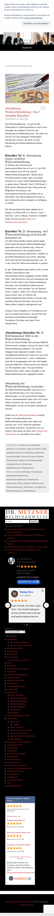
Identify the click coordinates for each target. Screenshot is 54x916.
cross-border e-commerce (20, 660)
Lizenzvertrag (12, 689)
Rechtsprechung (14, 759)
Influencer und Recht (15, 680)
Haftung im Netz (13, 678)
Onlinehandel (32, 480)
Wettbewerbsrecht (13, 468)
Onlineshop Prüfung (14, 483)
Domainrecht (12, 654)
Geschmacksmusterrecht (17, 675)
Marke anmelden (17, 695)
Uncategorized (13, 774)
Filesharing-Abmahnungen (18, 669)
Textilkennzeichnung (18, 733)
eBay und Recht (33, 449)
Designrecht (12, 651)
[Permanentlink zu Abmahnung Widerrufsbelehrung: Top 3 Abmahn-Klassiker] (27, 88)
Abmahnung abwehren (19, 642)
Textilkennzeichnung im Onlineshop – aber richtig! (27, 547)
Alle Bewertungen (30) (14, 816)
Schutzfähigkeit (13, 762)
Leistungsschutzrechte (16, 686)
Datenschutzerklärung (33, 18)
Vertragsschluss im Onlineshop (19, 464)
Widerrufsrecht (28, 468)
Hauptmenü (27, 48)
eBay (28, 472)
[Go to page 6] (31, 624)
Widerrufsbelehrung (14, 491)
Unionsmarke (15, 710)
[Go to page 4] (27, 625)
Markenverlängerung (18, 701)
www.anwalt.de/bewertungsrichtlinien (22, 873)
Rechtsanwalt (12, 460)
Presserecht (12, 751)
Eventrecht (11, 666)
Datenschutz (15, 722)
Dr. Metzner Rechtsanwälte (26, 560)
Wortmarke (14, 713)
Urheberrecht (12, 777)
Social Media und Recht (17, 765)
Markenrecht (12, 692)
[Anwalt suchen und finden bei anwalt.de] (20, 880)
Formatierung (36, 472)
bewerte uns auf (27, 581)
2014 (18, 472)
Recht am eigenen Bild (16, 754)
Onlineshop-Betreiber (27, 415)
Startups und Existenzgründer (30, 460)
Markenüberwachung (18, 698)
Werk (9, 783)
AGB (23, 472)
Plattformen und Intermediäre (19, 742)
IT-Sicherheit (12, 683)
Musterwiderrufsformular (16, 480)
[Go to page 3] (24, 624)
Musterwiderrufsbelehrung (17, 476)
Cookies (16, 724)
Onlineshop (29, 453)
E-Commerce (21, 449)
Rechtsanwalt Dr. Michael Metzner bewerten (20, 857)
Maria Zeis (24, 119)
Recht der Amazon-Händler (32, 457)
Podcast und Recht (14, 745)
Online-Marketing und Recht (18, 716)
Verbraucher (29, 487)
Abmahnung (24, 445)
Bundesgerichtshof (14, 648)
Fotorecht (11, 672)
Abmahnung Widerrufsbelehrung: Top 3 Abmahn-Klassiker (22, 112)
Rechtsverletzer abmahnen (21, 645)
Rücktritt (27, 483)
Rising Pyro (26, 592)
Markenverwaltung (17, 704)
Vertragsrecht (40, 487)
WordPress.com (26, 905)
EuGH (9, 663)
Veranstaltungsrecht (15, 780)
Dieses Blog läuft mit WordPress (18, 902)
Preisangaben (13, 748)
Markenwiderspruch (18, 707)
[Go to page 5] (29, 624)
